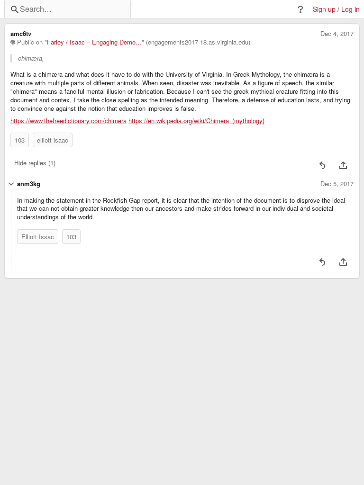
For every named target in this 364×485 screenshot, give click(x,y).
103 (20, 140)
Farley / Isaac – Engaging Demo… (94, 42)
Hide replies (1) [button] (34, 162)
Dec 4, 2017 (337, 33)
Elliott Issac (37, 237)
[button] (300, 9)
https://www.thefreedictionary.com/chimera (68, 121)
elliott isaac (52, 140)
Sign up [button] (324, 9)
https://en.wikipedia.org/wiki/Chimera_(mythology (195, 121)
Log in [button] (350, 9)
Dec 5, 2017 (337, 184)
